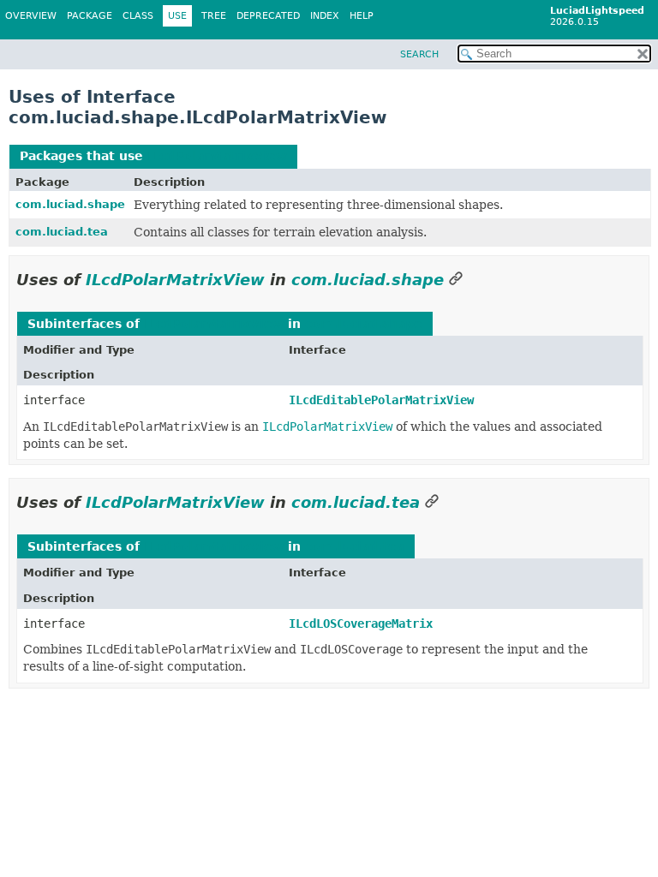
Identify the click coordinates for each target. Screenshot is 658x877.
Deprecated (268, 15)
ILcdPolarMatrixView (217, 156)
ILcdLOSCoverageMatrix (361, 623)
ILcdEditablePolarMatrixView (381, 400)
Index (324, 15)
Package (89, 15)
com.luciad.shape (70, 204)
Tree (213, 15)
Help (362, 15)
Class (138, 15)
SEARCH (419, 54)
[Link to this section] (456, 280)
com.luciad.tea (61, 231)
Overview (31, 15)
